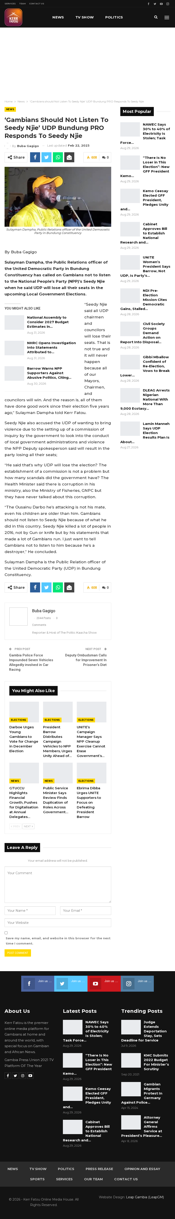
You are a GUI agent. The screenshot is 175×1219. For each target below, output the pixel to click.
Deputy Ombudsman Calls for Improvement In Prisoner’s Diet (86, 660)
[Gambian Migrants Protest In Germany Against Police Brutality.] (131, 1089)
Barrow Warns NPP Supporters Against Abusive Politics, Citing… (49, 373)
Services (10, 3)
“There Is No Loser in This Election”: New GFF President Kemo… (145, 166)
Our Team (93, 1179)
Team (22, 3)
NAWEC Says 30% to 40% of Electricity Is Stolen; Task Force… (145, 133)
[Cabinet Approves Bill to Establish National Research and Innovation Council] (130, 229)
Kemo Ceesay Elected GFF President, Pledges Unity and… (144, 200)
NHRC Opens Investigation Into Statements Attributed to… (51, 347)
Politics (114, 17)
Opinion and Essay (142, 1169)
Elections (18, 720)
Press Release (99, 1169)
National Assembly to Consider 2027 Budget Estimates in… (48, 322)
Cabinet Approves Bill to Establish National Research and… (143, 233)
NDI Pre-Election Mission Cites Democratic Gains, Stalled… (143, 299)
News (58, 17)
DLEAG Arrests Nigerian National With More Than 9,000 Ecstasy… (145, 399)
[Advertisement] (87, 62)
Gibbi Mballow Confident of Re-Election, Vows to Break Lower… (145, 366)
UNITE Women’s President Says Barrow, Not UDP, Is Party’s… (145, 266)
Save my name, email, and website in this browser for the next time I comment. (58, 940)
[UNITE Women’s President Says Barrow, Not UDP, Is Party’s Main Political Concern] (130, 262)
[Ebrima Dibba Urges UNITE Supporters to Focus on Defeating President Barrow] (91, 773)
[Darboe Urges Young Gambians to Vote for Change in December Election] (24, 712)
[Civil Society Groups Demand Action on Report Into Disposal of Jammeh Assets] (130, 329)
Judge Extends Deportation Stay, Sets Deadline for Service (144, 1031)
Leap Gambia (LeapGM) (145, 1197)
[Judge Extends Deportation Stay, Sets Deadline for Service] (131, 1027)
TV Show (84, 17)
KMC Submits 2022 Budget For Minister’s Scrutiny (156, 1062)
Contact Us (36, 3)
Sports (37, 1179)
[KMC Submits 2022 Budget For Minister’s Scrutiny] (131, 1060)
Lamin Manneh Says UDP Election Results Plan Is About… (145, 433)
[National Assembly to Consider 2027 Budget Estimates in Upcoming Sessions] (14, 322)
